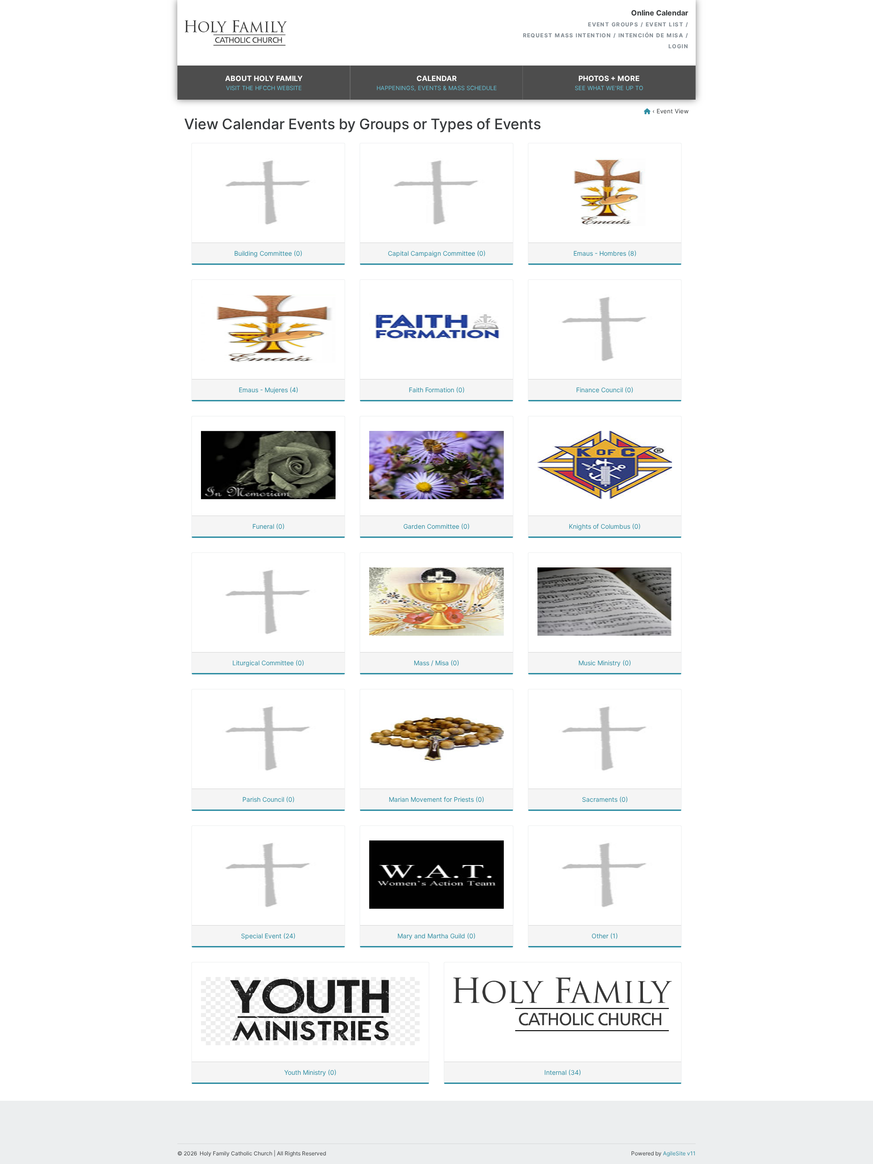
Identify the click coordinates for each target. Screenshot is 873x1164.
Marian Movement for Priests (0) (436, 799)
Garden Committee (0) (436, 526)
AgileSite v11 (679, 1153)
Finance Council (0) (604, 390)
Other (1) (605, 936)
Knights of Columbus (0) (605, 526)
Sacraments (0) (605, 799)
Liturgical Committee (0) (268, 663)
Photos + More (609, 82)
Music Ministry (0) (604, 663)
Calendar (436, 82)
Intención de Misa (650, 35)
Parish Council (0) (268, 799)
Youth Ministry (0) (310, 1072)
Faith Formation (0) (437, 390)
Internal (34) (562, 1072)
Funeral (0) (268, 526)
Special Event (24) (268, 936)
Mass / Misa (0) (436, 663)
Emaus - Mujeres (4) (268, 390)
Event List (664, 24)
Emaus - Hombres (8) (605, 253)
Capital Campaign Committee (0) (437, 253)
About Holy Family (264, 82)
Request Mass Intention (567, 35)
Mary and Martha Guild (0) (436, 936)
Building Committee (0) (268, 253)
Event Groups (613, 24)
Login (678, 46)
